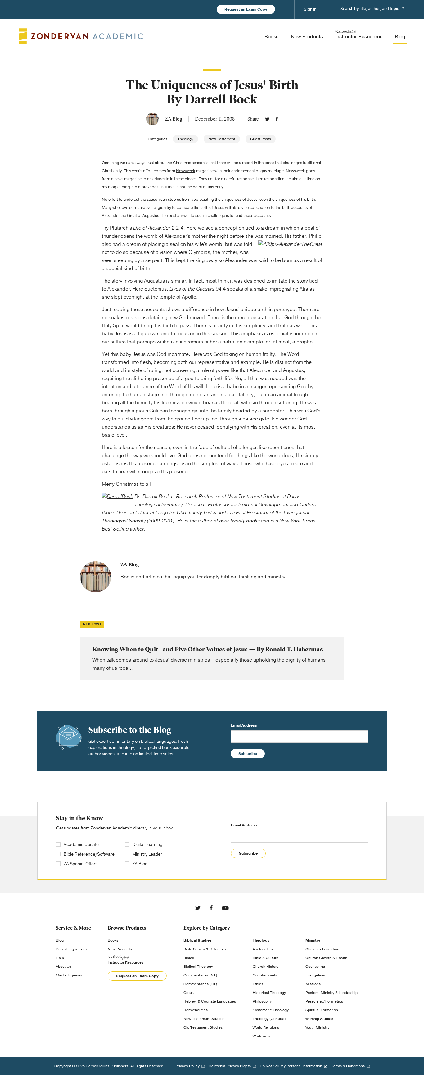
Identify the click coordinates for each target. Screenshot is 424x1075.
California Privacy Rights (230, 1066)
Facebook (277, 119)
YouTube (225, 907)
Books (113, 940)
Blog (60, 940)
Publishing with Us (71, 949)
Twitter (267, 119)
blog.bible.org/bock (140, 187)
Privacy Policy (187, 1066)
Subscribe (247, 753)
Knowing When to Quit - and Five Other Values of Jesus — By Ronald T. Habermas (212, 658)
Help (60, 957)
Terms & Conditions (348, 1066)
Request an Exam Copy (245, 9)
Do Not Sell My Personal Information (291, 1066)
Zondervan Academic (81, 36)
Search (403, 9)
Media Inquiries (69, 975)
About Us (63, 966)
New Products (120, 949)
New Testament (221, 138)
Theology (185, 138)
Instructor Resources (125, 962)
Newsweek (185, 171)
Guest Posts (260, 138)
